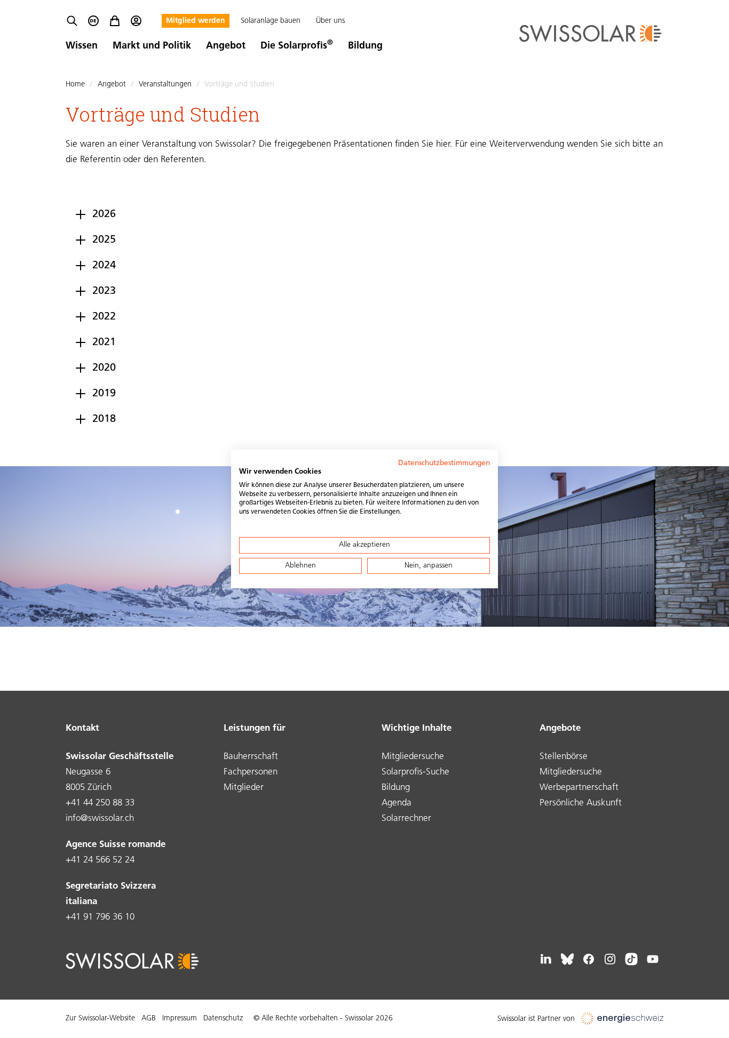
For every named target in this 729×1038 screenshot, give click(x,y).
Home (75, 85)
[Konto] (136, 20)
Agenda (396, 803)
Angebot (225, 46)
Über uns (330, 21)
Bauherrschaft (251, 756)
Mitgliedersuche (413, 756)
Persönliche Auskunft (581, 803)
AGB (148, 1019)
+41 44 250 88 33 (100, 803)
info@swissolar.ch (100, 818)
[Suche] (72, 20)
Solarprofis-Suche (415, 772)
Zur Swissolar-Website (100, 1019)
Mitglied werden (195, 21)
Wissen (82, 46)
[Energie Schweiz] (622, 1019)
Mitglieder (244, 787)
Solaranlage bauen (270, 21)
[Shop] (114, 20)
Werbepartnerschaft (579, 787)
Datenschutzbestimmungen (444, 463)
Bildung (365, 46)
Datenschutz (223, 1019)
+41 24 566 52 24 (100, 860)
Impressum (179, 1019)
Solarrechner (406, 818)
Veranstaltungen (165, 85)
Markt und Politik (152, 46)
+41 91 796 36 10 (100, 917)
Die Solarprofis (296, 46)
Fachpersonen (251, 772)
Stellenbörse (564, 756)
